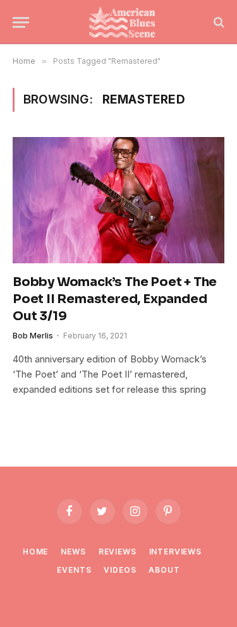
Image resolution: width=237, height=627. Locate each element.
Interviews (175, 551)
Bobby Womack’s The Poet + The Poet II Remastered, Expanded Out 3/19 (115, 299)
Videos (120, 570)
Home (35, 551)
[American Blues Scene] (125, 22)
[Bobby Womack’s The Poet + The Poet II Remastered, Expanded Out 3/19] (118, 200)
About (164, 570)
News (73, 551)
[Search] (217, 22)
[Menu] (21, 22)
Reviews (118, 551)
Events (74, 570)
